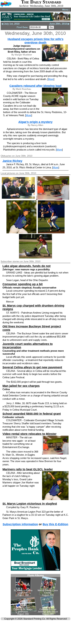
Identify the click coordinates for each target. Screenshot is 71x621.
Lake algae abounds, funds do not (26, 266)
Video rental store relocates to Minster (29, 434)
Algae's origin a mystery (35, 122)
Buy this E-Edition (55, 524)
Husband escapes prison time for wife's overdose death (35, 40)
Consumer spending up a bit (22, 284)
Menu (66, 9)
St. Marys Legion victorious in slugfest (29, 503)
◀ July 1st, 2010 (10, 23)
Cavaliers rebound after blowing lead (35, 85)
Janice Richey (12, 161)
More (51, 79)
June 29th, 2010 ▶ (59, 23)
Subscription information (20, 524)
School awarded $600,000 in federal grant (31, 413)
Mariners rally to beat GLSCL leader (27, 469)
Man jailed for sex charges (21, 385)
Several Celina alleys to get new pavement (32, 367)
